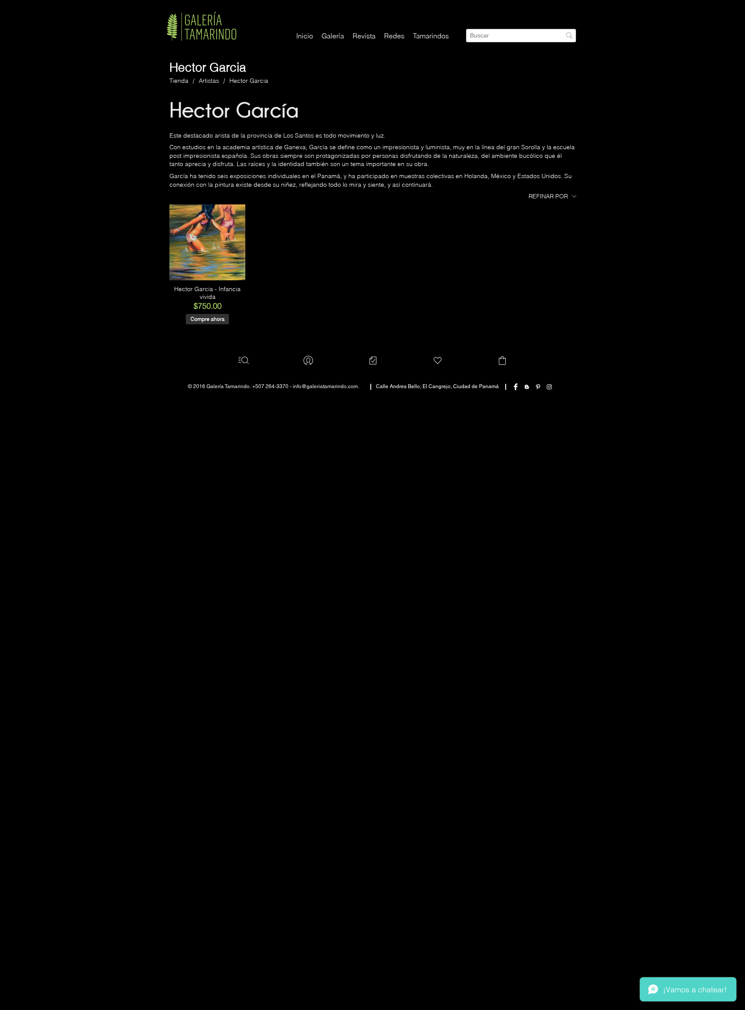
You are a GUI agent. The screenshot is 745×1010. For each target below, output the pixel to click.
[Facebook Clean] (515, 423)
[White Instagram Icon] (549, 423)
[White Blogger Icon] (526, 423)
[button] (394, 36)
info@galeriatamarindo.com (325, 423)
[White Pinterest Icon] (538, 423)
